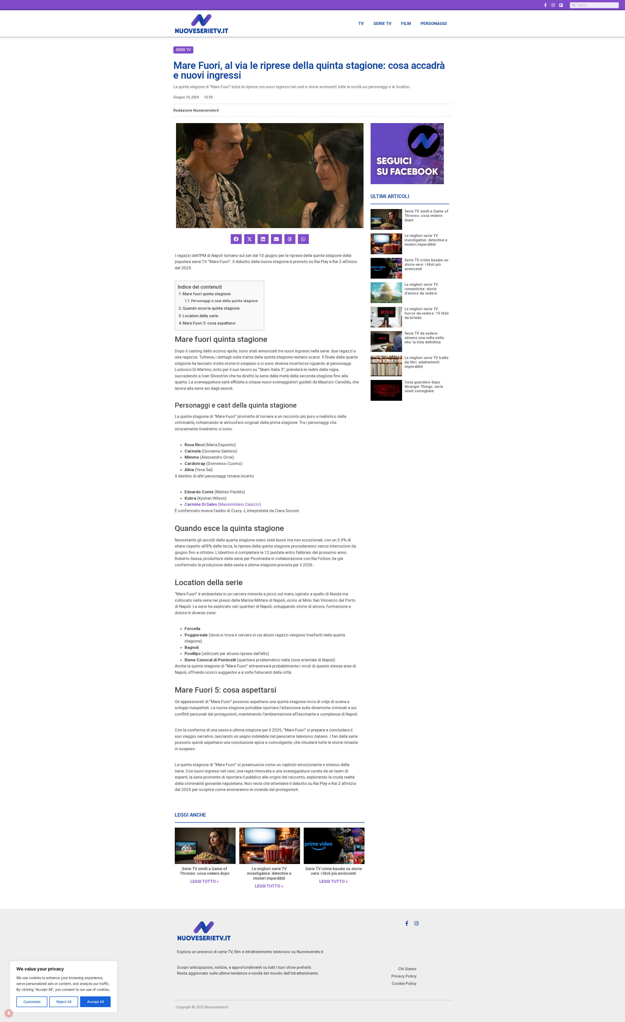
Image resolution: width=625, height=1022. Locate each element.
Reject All (63, 1002)
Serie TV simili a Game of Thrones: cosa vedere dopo (204, 871)
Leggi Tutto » (204, 881)
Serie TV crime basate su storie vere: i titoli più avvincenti (333, 871)
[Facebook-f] (545, 5)
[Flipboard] (561, 5)
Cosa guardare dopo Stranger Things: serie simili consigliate (424, 386)
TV (361, 23)
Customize (32, 1002)
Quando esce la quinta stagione (211, 308)
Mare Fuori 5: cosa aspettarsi (209, 323)
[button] (236, 239)
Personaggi (434, 23)
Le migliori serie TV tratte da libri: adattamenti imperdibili (426, 362)
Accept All (95, 1002)
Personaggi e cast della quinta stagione (224, 301)
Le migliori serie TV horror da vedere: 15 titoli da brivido (427, 313)
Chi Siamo (407, 969)
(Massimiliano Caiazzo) (223, 504)
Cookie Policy (404, 983)
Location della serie (200, 316)
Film (406, 23)
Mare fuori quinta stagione (206, 294)
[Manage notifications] (9, 1013)
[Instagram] (553, 5)
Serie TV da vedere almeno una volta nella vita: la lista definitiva (424, 337)
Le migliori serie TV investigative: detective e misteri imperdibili (269, 873)
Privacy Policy (404, 976)
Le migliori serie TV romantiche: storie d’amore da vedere (421, 288)
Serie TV (382, 23)
